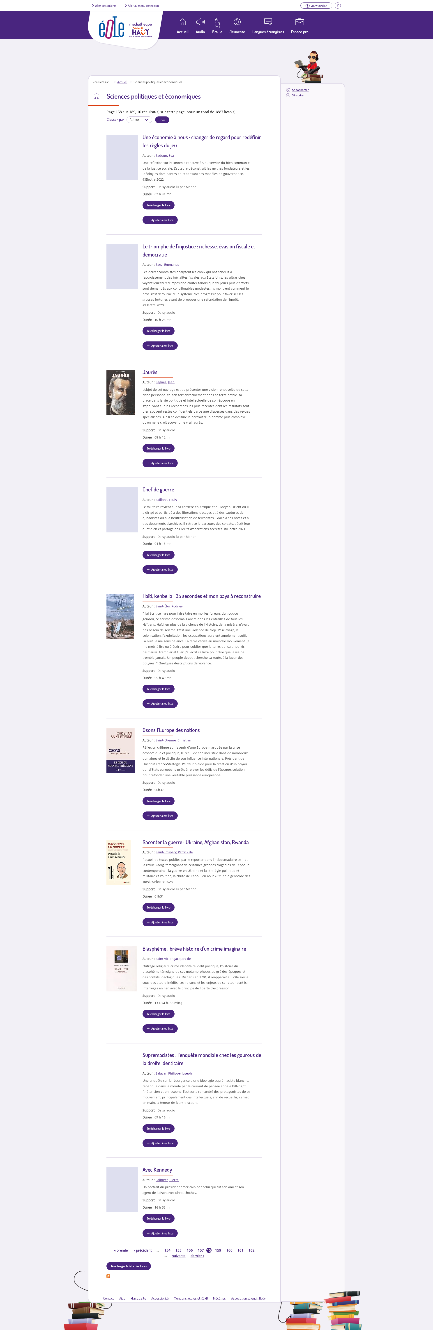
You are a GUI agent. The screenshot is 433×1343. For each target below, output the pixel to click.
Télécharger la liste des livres (129, 1266)
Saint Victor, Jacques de (173, 959)
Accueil (122, 82)
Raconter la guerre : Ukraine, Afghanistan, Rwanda (196, 842)
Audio (200, 31)
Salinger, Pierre (167, 1180)
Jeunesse (237, 31)
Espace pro (300, 31)
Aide (122, 1298)
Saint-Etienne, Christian (173, 740)
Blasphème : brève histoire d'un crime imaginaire (194, 948)
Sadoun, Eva (165, 155)
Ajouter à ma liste (162, 220)
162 (252, 1250)
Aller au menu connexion (143, 5)
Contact (108, 1298)
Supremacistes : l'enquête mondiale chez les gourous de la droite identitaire (202, 1058)
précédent (143, 1250)
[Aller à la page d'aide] (338, 5)
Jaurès (150, 371)
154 (167, 1250)
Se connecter (300, 90)
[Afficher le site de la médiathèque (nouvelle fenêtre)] (140, 36)
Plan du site (138, 1298)
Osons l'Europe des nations (171, 729)
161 (240, 1250)
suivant (179, 1255)
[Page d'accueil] (111, 37)
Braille (217, 31)
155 (178, 1250)
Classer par (115, 119)
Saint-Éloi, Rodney (169, 606)
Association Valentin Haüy (248, 1298)
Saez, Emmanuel (168, 264)
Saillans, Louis (166, 500)
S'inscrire (298, 95)
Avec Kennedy (157, 1169)
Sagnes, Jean (165, 382)
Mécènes (219, 1298)
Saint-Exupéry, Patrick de (174, 852)
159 (218, 1250)
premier (121, 1250)
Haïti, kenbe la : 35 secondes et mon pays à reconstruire (202, 595)
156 (190, 1250)
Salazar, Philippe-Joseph (174, 1073)
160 (229, 1250)
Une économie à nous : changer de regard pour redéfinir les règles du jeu (202, 141)
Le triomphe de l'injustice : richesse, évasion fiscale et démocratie (199, 250)
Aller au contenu (105, 5)
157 (201, 1250)
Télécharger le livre (158, 205)
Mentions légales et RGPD (191, 1298)
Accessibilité (160, 1298)
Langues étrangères (268, 31)
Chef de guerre (158, 489)
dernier (197, 1255)
